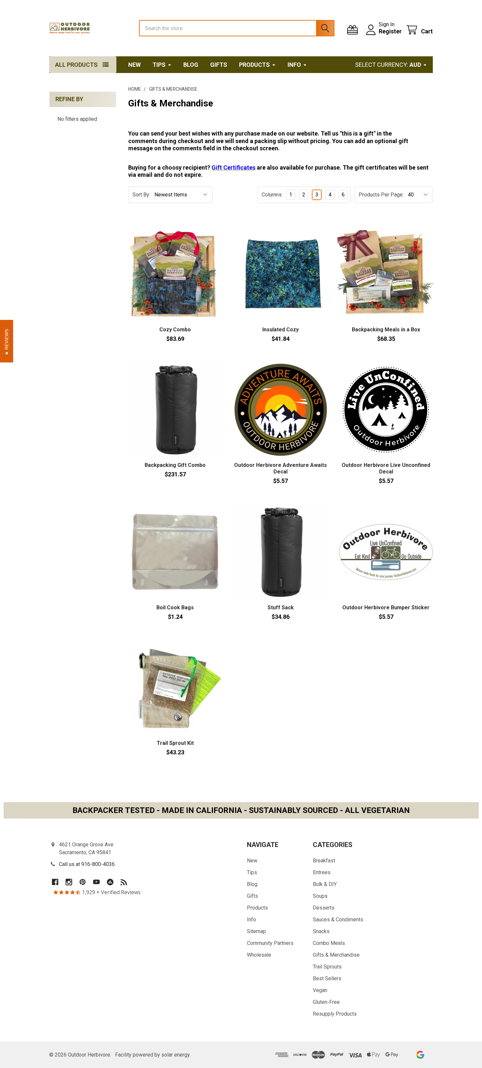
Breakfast (324, 860)
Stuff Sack (281, 607)
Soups (320, 896)
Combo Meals (329, 943)
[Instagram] (69, 882)
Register (390, 31)
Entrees (322, 872)
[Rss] (124, 882)
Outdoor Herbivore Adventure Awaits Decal (280, 468)
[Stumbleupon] (110, 882)
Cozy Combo (175, 329)
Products (254, 64)
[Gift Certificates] (354, 30)
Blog (190, 64)
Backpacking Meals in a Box (386, 329)
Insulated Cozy (280, 329)
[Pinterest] (83, 882)
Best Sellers (327, 978)
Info (294, 64)
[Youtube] (96, 882)
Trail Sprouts (327, 967)
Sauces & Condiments (338, 919)
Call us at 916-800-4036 (87, 864)
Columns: (272, 195)
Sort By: (141, 195)
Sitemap (256, 931)
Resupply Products (335, 1014)
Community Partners (270, 943)
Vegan (320, 990)
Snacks (321, 931)
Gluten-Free (326, 1002)
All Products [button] (76, 64)
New (134, 64)
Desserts (323, 908)
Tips (159, 64)
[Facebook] (55, 882)
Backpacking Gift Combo (175, 465)
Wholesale (259, 955)
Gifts (218, 64)
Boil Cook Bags (175, 607)
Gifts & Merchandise (336, 955)
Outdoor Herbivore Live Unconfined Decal (386, 468)
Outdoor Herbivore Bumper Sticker (386, 607)
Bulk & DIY (325, 884)
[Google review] (420, 1055)
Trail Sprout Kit (175, 743)
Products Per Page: (381, 195)
